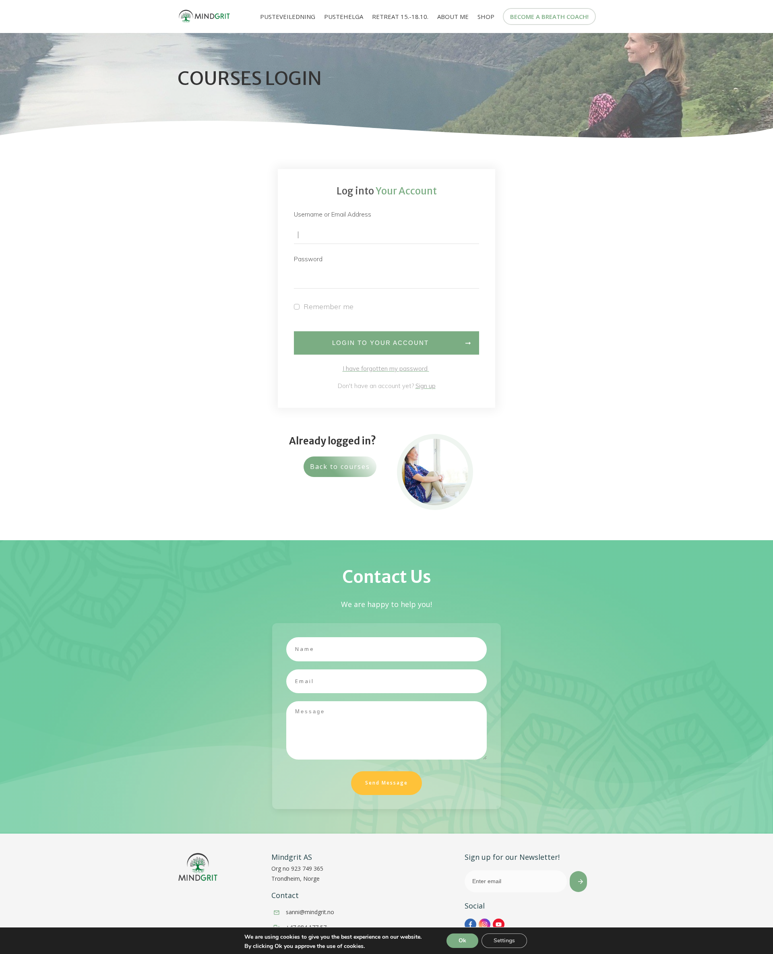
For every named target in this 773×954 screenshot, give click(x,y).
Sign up (425, 386)
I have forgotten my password (386, 368)
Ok (462, 940)
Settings (504, 940)
